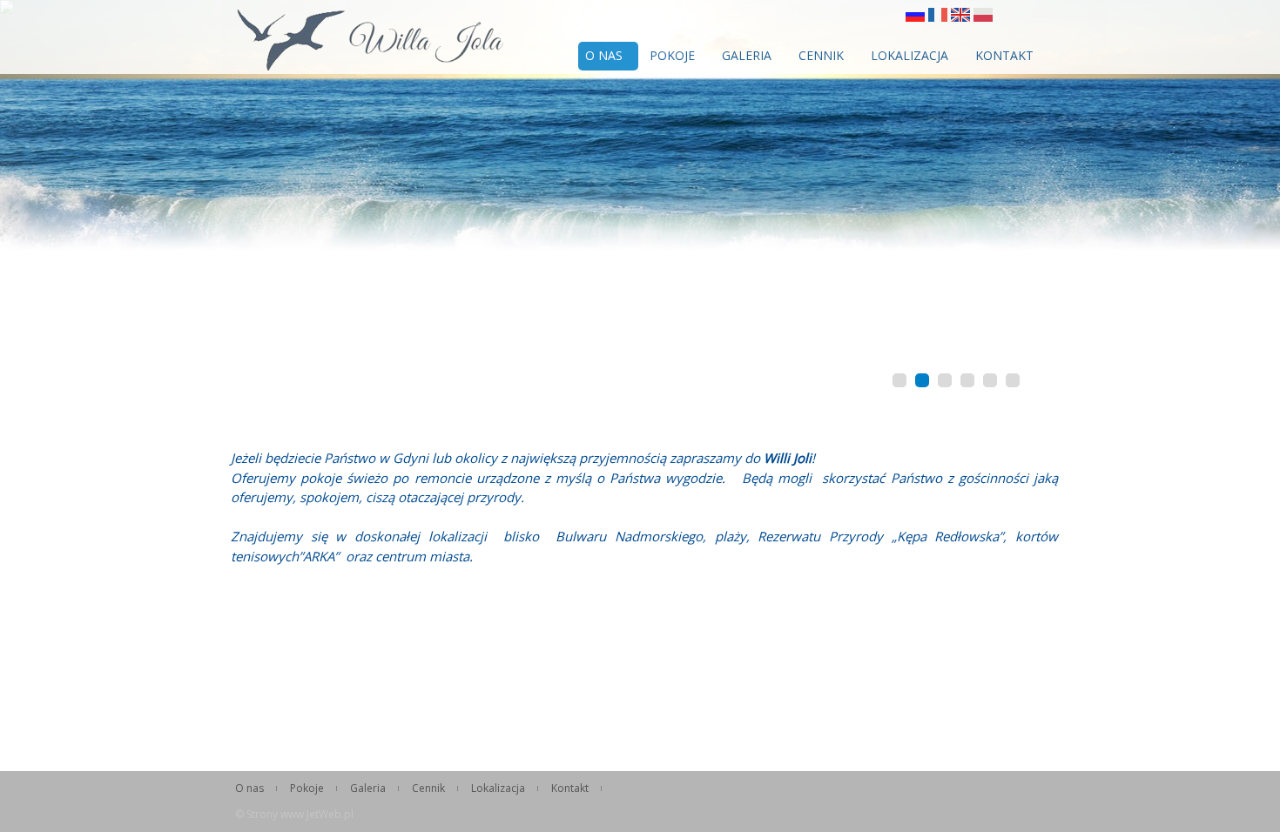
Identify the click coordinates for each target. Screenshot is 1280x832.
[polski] (983, 16)
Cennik (821, 55)
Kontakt (1004, 55)
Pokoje (672, 55)
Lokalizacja (909, 55)
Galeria (746, 55)
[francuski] (937, 16)
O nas (604, 55)
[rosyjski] (915, 16)
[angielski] (960, 16)
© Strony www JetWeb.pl (294, 814)
